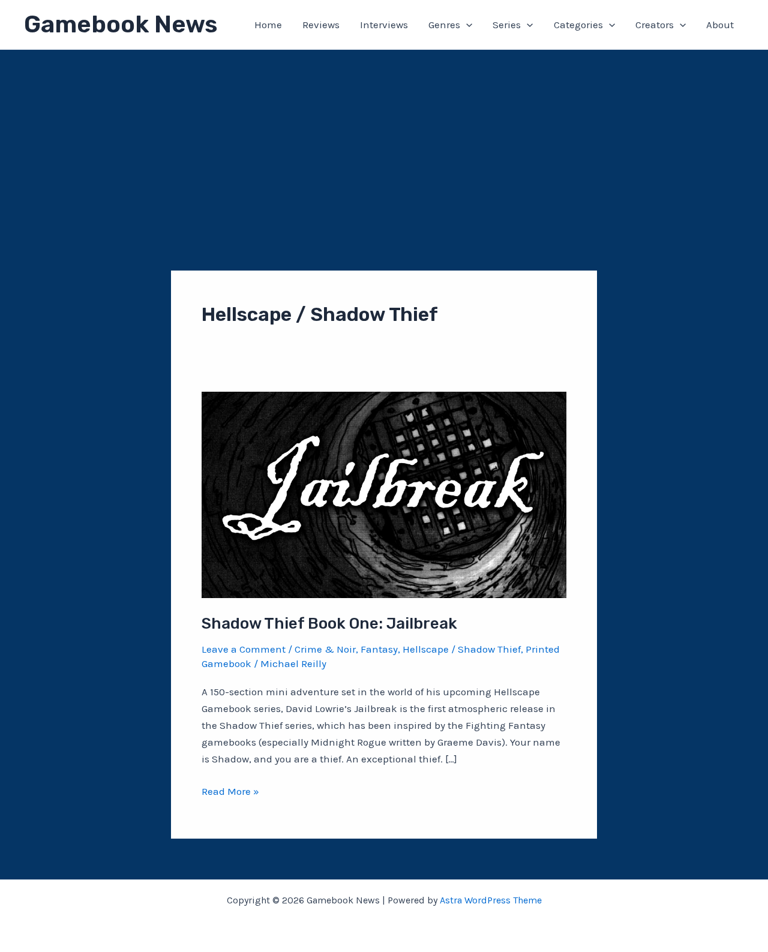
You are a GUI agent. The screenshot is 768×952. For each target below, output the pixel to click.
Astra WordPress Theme (491, 900)
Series (507, 25)
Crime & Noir (325, 649)
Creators (654, 25)
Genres (444, 25)
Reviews (321, 25)
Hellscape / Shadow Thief (462, 649)
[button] (466, 25)
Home (268, 25)
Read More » (230, 792)
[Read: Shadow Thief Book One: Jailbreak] (384, 494)
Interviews (384, 25)
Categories (578, 25)
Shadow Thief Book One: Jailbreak (329, 623)
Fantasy (379, 649)
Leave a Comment (244, 649)
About (720, 25)
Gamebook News (120, 24)
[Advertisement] (384, 140)
